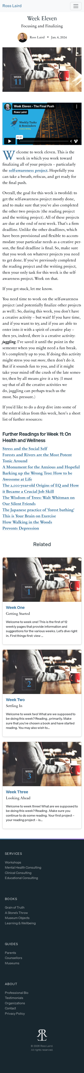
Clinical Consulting (18, 872)
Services (13, 853)
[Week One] (42, 580)
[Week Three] (42, 764)
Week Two (15, 699)
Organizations (15, 1003)
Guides (11, 944)
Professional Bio (16, 992)
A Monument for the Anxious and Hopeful (41, 467)
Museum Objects (17, 917)
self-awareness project (28, 171)
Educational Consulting (21, 877)
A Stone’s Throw (16, 912)
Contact (10, 1008)
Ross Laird (12, 5)
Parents (10, 952)
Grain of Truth (14, 907)
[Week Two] (42, 672)
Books (11, 898)
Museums (12, 963)
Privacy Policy (15, 1013)
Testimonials (14, 997)
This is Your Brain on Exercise (29, 516)
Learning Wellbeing (20, 923)
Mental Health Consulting (23, 867)
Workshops (13, 862)
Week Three (17, 792)
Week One (15, 607)
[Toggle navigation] (76, 6)
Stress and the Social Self (24, 449)
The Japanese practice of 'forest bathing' (38, 510)
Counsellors (13, 957)
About (11, 984)
